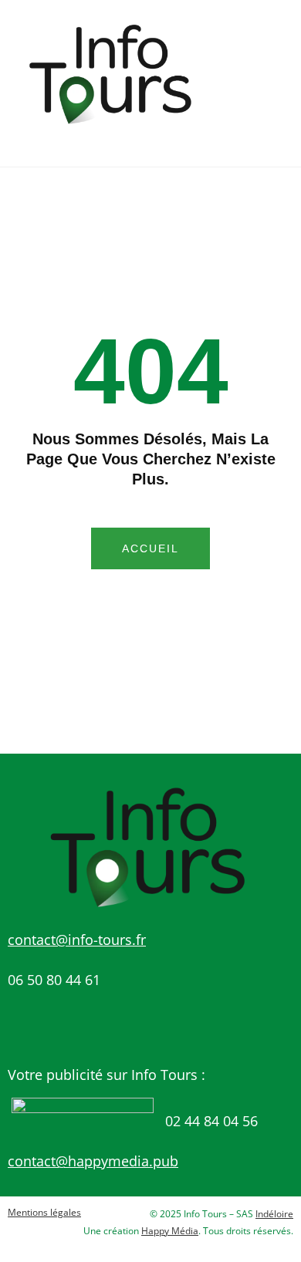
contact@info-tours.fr (77, 939)
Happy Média (169, 1230)
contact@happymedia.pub (93, 1161)
